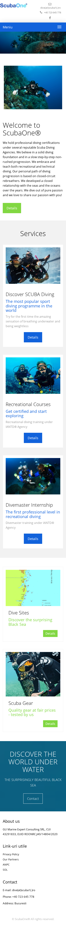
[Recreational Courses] (33, 375)
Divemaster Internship (29, 505)
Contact (33, 798)
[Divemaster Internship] (33, 476)
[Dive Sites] (33, 588)
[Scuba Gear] (33, 674)
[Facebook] (50, 18)
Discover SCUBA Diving (30, 294)
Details (12, 208)
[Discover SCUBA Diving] (33, 265)
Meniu (7, 27)
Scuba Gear (20, 703)
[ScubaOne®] (13, 5)
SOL (5, 869)
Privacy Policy (11, 854)
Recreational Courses (28, 404)
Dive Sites (18, 612)
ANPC (6, 864)
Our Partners (11, 859)
